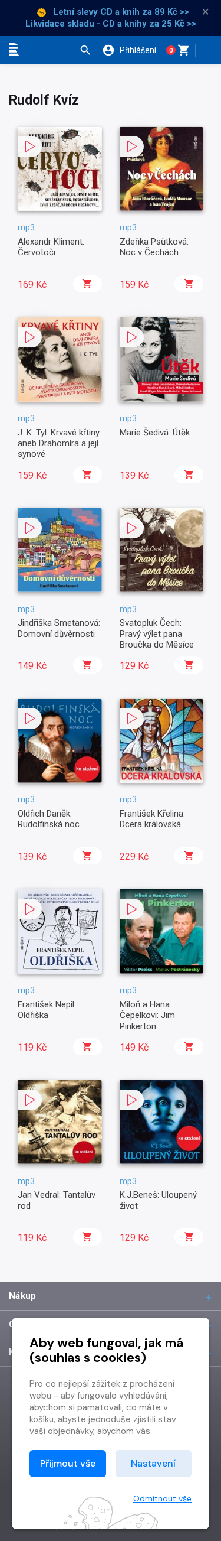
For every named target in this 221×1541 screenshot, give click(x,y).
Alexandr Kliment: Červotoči (51, 247)
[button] (88, 50)
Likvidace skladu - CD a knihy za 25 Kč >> (110, 23)
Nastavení (153, 1463)
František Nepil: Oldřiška (47, 1009)
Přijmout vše (67, 1463)
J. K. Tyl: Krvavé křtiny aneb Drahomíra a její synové (59, 443)
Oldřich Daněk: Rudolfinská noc (49, 819)
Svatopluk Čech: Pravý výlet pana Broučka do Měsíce (157, 633)
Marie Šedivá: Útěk (155, 432)
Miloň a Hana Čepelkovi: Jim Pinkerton (147, 1015)
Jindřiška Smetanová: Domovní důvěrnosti (59, 628)
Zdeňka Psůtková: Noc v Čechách (154, 247)
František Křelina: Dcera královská (152, 819)
